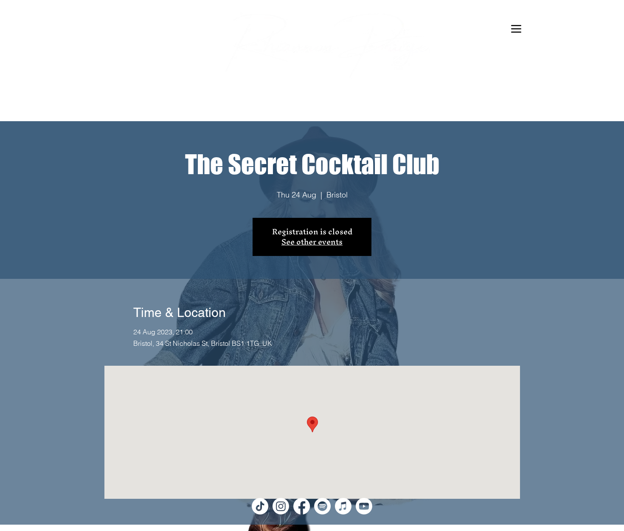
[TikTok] (260, 506)
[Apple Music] (343, 506)
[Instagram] (281, 506)
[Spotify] (322, 506)
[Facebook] (301, 506)
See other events (312, 241)
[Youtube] (364, 506)
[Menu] (516, 29)
